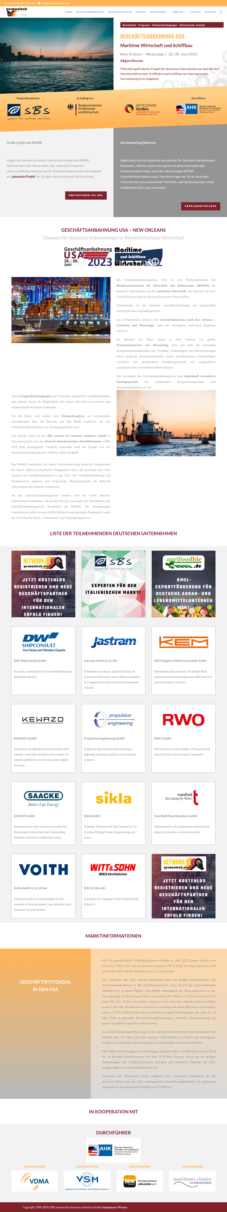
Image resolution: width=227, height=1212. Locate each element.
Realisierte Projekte (120, 12)
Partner (141, 12)
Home (68, 12)
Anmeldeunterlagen (200, 206)
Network (210, 12)
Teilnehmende (187, 24)
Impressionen (158, 12)
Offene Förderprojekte (90, 12)
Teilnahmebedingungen (164, 24)
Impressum (109, 1207)
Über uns (178, 12)
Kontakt (195, 12)
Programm (144, 24)
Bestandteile (130, 24)
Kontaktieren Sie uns (86, 195)
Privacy (122, 1207)
